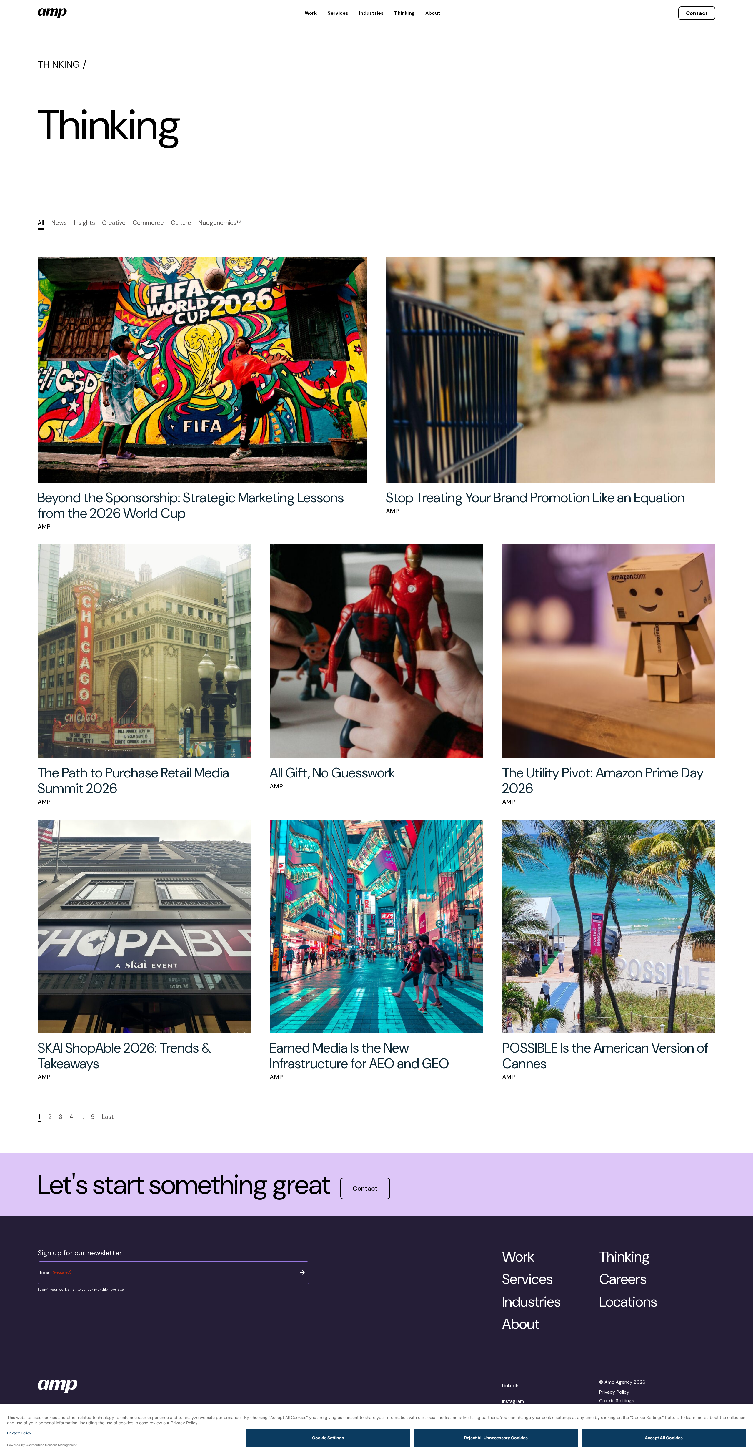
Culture (181, 223)
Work (311, 13)
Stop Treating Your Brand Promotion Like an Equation (535, 497)
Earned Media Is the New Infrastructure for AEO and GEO (359, 1055)
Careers (623, 1279)
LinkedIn (510, 1385)
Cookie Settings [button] (616, 1400)
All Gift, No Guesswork (332, 773)
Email (55, 1272)
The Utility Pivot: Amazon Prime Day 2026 (603, 780)
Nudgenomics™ (219, 223)
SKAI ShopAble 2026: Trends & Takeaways (124, 1055)
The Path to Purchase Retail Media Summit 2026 (133, 780)
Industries (371, 13)
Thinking (404, 13)
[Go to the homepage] (52, 13)
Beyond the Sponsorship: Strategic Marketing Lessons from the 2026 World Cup (191, 505)
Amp (44, 527)
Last (108, 1117)
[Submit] (302, 1272)
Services (338, 13)
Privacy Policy (614, 1392)
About (432, 13)
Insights (84, 223)
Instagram (513, 1401)
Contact (697, 13)
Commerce (148, 223)
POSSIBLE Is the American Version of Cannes (605, 1055)
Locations (628, 1301)
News (59, 223)
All (41, 223)
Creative (114, 223)
